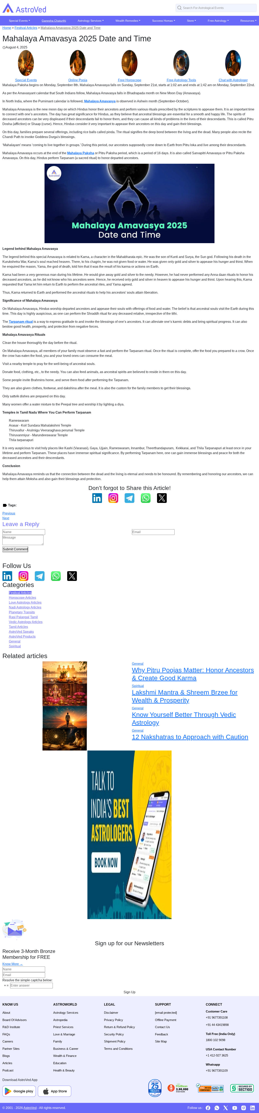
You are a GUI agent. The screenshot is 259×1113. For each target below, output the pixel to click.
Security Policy (114, 1034)
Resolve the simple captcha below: (27, 980)
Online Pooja (77, 80)
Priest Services (63, 1027)
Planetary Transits (22, 612)
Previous (8, 513)
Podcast (7, 1070)
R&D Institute (11, 1027)
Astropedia (60, 1020)
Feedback (161, 1034)
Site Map (161, 1041)
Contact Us (162, 1027)
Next (5, 518)
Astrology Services (65, 1012)
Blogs (6, 1055)
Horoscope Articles (22, 597)
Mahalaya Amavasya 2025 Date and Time (71, 28)
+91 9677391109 (217, 1070)
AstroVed (30, 1108)
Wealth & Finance (64, 1055)
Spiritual (15, 646)
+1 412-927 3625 (217, 1055)
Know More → (12, 964)
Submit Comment (15, 549)
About (6, 1012)
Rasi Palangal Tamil (23, 617)
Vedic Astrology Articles (25, 622)
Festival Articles (26, 28)
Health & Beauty (64, 1070)
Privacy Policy (113, 1020)
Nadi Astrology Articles (25, 607)
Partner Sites (11, 1048)
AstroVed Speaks (21, 631)
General (14, 641)
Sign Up (129, 992)
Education (59, 1063)
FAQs (6, 1034)
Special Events (26, 80)
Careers (7, 1041)
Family (57, 1041)
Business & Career (65, 1048)
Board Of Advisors (14, 1020)
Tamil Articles (18, 627)
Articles (7, 1063)
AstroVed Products (22, 636)
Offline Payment (165, 1020)
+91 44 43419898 (217, 1024)
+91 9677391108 (217, 1017)
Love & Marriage (64, 1034)
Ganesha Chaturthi (54, 20)
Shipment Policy (114, 1041)
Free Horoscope (129, 80)
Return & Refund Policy (119, 1027)
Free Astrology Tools (181, 80)
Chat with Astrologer (233, 80)
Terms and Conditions (118, 1048)
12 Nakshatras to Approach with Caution (190, 737)
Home (6, 28)
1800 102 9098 (215, 1040)
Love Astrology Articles (25, 602)
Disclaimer (111, 1012)
